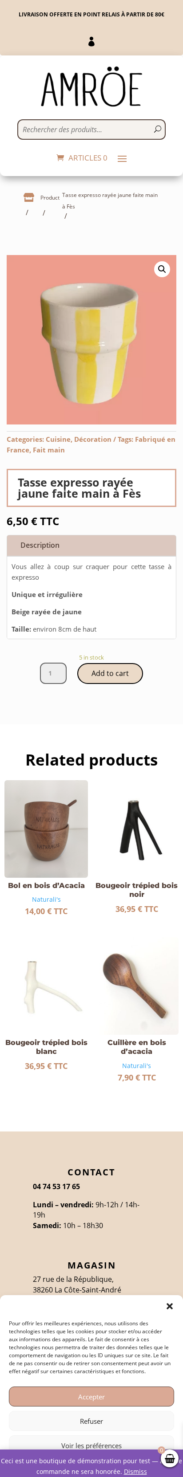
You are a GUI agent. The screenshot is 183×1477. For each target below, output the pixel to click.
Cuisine (58, 439)
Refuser (91, 1421)
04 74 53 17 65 (56, 1186)
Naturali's (46, 899)
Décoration (92, 439)
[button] (169, 1306)
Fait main (49, 449)
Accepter (91, 1396)
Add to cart (110, 673)
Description (40, 545)
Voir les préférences (91, 1445)
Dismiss (135, 1471)
